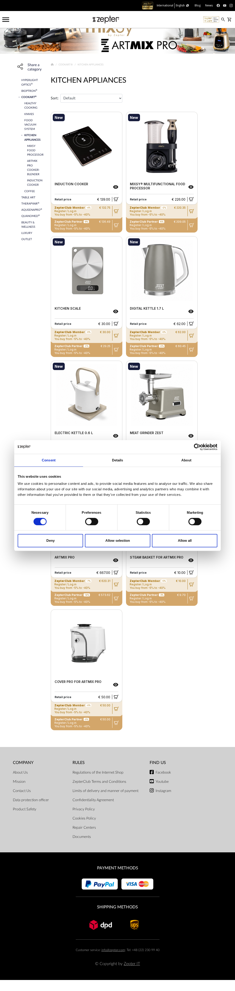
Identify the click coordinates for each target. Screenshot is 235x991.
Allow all (185, 540)
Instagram (163, 791)
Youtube (162, 781)
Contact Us (22, 791)
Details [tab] (117, 460)
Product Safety (24, 809)
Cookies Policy (84, 818)
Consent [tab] (49, 460)
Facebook (163, 772)
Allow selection (117, 540)
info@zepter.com (113, 950)
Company (23, 763)
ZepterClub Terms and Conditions (99, 781)
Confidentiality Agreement (93, 800)
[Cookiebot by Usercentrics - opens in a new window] (197, 447)
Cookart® (66, 64)
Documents (82, 837)
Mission (19, 781)
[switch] (91, 521)
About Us (20, 772)
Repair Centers (84, 827)
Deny (50, 540)
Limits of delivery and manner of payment (105, 791)
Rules (79, 763)
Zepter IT (132, 964)
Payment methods (117, 868)
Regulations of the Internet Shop (98, 772)
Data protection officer (31, 800)
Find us (158, 763)
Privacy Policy (84, 809)
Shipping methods (117, 907)
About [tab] (186, 460)
